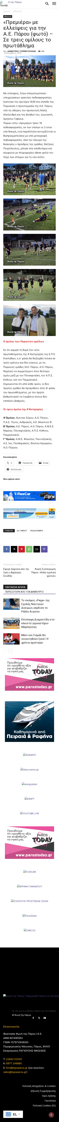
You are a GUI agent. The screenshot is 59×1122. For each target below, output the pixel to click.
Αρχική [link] (6, 11)
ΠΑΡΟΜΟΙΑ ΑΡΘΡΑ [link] (15, 587)
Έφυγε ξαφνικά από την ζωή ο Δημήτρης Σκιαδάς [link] (16, 572)
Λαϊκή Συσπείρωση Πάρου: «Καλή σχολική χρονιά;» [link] (43, 572)
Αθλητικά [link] (17, 11)
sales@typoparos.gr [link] (14, 1072)
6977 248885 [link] (14, 1063)
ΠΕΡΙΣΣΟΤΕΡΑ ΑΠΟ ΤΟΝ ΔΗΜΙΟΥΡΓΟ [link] (24, 592)
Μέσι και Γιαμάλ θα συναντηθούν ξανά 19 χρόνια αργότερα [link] (35, 638)
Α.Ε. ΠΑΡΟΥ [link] (22, 530)
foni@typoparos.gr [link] (17, 1067)
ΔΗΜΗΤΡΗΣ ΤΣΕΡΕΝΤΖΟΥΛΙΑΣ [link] (21, 51)
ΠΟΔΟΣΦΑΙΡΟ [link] (36, 530)
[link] (4, 4)
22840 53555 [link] (14, 1059)
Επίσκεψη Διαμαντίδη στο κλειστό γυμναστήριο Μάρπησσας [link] (38, 623)
